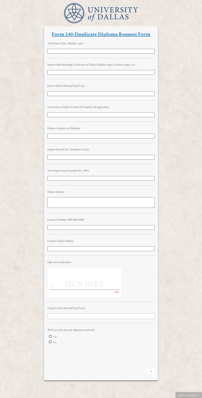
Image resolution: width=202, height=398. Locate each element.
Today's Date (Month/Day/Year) (66, 308)
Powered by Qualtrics (187, 395)
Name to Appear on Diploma (63, 128)
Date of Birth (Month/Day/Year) (66, 86)
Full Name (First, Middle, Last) (65, 43)
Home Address (55, 192)
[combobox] (101, 316)
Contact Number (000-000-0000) (65, 220)
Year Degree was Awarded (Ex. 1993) (68, 170)
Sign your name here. (59, 262)
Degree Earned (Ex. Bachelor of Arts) (68, 149)
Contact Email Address (60, 241)
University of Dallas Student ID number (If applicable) (78, 107)
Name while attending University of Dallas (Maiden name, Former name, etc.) (91, 64)
